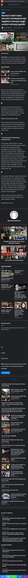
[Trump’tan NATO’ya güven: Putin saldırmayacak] (6, 431)
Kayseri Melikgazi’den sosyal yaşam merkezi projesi (17, 473)
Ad (2, 347)
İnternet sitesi (4, 358)
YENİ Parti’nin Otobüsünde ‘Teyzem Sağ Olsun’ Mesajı (7, 286)
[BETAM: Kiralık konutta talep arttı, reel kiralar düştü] (6, 391)
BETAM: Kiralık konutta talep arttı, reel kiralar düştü (18, 390)
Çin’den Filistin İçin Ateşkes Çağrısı (6, 310)
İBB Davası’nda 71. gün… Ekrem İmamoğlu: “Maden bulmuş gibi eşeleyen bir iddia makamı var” (20, 294)
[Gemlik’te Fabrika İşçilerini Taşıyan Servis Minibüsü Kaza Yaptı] (5, 80)
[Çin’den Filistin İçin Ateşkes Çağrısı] (7, 305)
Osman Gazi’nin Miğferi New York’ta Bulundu (14, 1)
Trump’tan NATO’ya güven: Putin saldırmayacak (18, 430)
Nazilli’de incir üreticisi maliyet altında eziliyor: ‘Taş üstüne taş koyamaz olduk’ (12, 403)
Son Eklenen (14, 379)
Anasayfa (4, 9)
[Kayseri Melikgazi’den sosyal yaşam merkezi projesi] (6, 474)
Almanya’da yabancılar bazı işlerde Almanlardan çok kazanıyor (18, 495)
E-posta (3, 352)
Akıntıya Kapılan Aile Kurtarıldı (10, 490)
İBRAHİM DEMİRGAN (8, 27)
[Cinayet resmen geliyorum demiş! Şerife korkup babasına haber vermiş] (21, 305)
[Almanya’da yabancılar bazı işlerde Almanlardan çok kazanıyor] (6, 496)
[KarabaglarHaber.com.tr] (14, 4)
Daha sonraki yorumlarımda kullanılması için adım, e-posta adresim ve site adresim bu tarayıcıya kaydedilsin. (14, 366)
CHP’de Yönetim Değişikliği (19, 271)
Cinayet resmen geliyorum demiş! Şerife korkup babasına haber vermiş (19, 312)
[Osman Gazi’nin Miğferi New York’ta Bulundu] (5, 73)
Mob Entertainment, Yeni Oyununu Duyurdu (13, 445)
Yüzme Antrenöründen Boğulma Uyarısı (7, 279)
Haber (9, 9)
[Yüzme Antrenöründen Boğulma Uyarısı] (7, 273)
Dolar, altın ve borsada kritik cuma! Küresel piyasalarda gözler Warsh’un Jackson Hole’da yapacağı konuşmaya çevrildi (13, 410)
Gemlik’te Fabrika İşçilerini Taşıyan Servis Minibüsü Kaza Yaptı (19, 80)
